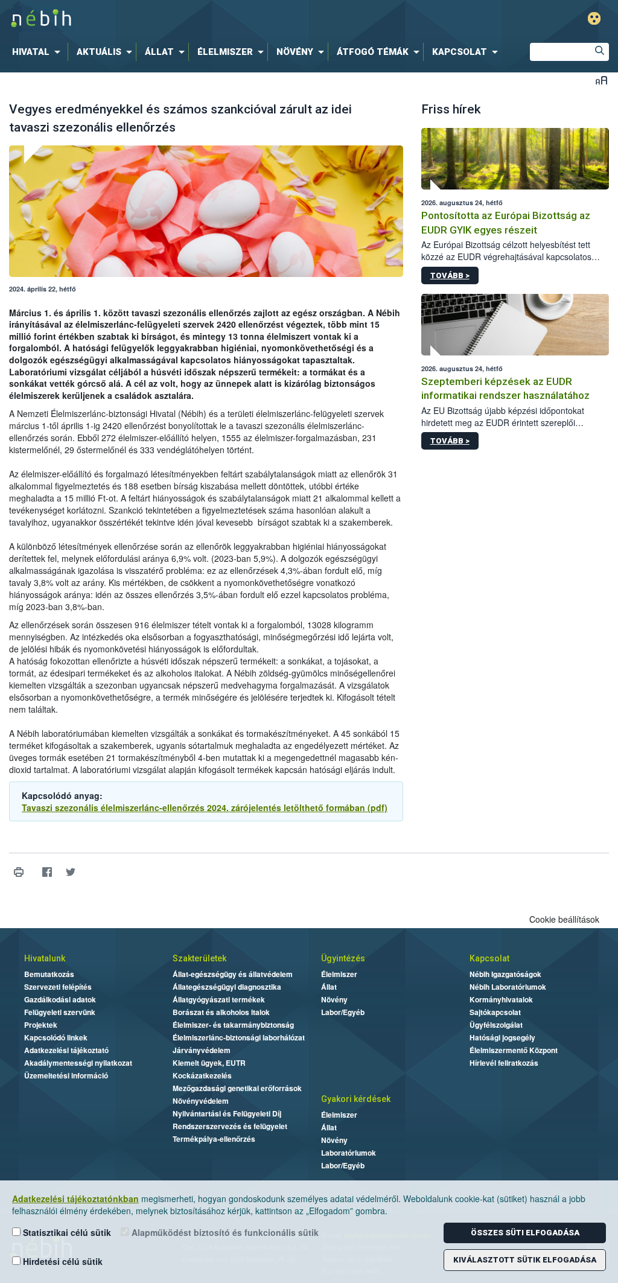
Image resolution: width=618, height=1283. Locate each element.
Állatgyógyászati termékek (219, 999)
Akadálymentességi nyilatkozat (78, 1062)
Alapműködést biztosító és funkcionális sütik (224, 1232)
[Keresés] (600, 52)
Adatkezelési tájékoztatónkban (75, 1198)
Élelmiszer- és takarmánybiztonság (233, 1024)
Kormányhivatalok (501, 999)
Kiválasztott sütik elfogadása (524, 1259)
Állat (329, 986)
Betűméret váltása (601, 80)
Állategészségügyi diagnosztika (227, 986)
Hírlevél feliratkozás (504, 1062)
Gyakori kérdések (355, 1099)
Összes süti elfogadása (525, 1232)
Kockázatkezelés (202, 1075)
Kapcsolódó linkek (56, 1037)
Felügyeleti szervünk (59, 1012)
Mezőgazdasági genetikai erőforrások (237, 1088)
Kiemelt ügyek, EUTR (209, 1062)
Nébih (183, 19)
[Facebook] (46, 871)
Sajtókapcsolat (495, 1012)
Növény (334, 999)
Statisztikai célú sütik (66, 1232)
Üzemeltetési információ (66, 1075)
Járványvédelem (202, 1050)
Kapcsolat (489, 958)
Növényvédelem (201, 1100)
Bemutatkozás (49, 974)
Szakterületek (199, 958)
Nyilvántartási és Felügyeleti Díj (227, 1113)
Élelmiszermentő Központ (514, 1050)
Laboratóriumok (348, 1152)
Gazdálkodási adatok (60, 999)
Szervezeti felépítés (58, 986)
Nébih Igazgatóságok (505, 974)
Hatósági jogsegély (502, 1037)
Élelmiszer (339, 974)
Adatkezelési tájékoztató (66, 1050)
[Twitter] (70, 871)
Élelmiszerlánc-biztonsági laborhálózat (239, 1037)
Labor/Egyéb (343, 1012)
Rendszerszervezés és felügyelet (230, 1126)
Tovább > (450, 275)
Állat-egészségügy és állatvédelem (233, 974)
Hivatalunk (44, 958)
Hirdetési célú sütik (62, 1261)
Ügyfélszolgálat (496, 1024)
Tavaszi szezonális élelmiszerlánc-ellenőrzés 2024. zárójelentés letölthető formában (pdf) (204, 807)
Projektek (40, 1024)
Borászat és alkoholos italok (221, 1012)
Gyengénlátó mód (594, 18)
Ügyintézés (343, 958)
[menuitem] (38, 52)
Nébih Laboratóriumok (508, 986)
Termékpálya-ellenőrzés (214, 1138)
